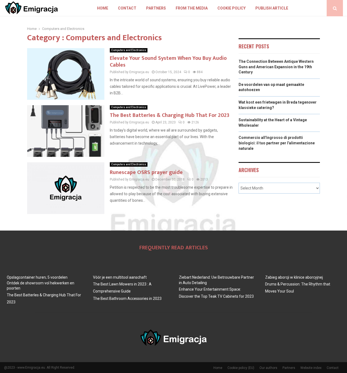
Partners (156, 8)
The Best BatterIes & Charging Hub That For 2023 (169, 115)
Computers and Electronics (128, 50)
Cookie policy (231, 8)
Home (102, 8)
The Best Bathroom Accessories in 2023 (127, 298)
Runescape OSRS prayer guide (146, 172)
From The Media (192, 8)
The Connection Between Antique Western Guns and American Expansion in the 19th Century (276, 66)
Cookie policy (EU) (240, 368)
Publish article (271, 8)
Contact (127, 8)
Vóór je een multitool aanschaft (120, 277)
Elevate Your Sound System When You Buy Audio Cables (168, 62)
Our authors (268, 368)
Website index (311, 368)
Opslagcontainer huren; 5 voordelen (37, 277)
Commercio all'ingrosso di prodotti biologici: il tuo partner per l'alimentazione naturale (277, 142)
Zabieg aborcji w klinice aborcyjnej (294, 277)
